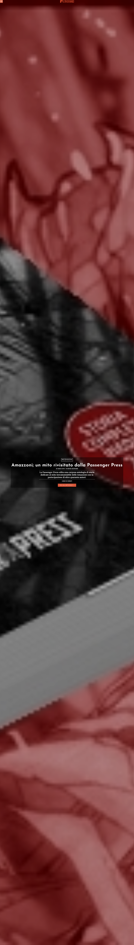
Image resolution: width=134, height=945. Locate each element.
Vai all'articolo (66, 485)
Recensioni (67, 460)
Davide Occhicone (72, 469)
